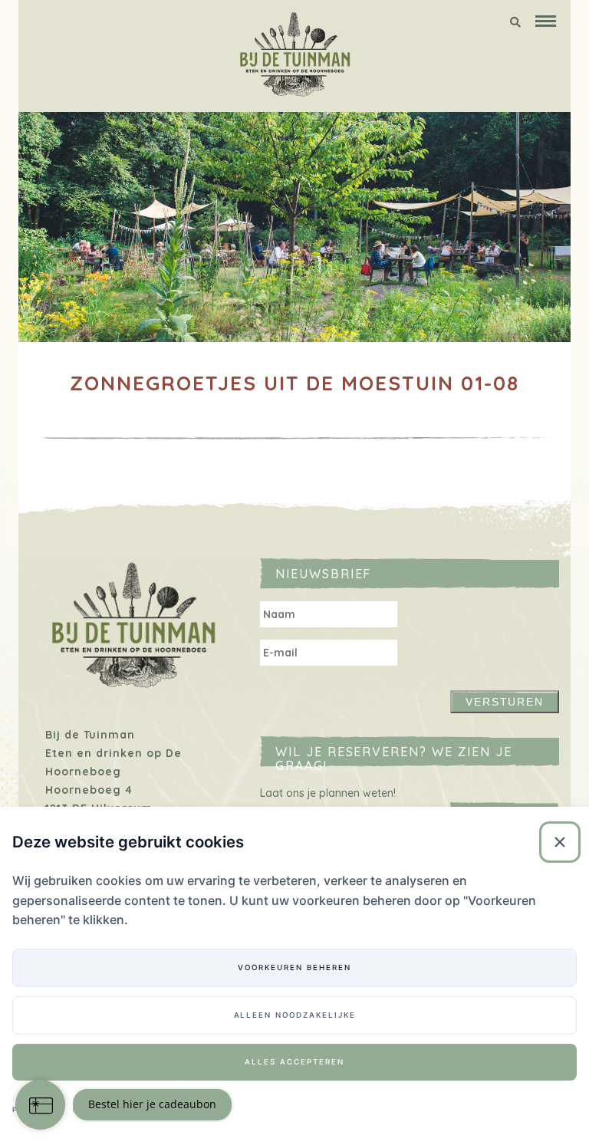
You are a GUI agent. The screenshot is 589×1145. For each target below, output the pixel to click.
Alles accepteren (294, 1062)
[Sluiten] (560, 842)
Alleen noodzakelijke (295, 1015)
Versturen (505, 702)
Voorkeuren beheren (294, 967)
